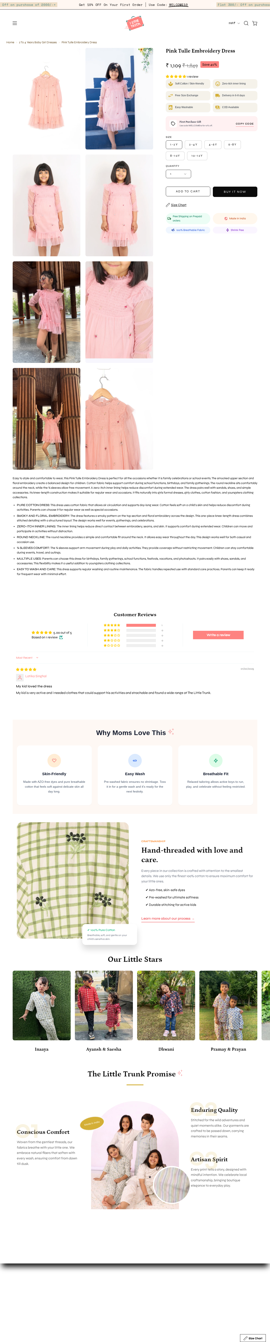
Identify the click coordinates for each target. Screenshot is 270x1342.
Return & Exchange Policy (158, 1283)
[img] (26, 670)
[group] (135, 1012)
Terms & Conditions (153, 1297)
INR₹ (232, 23)
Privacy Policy (149, 1304)
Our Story (83, 1276)
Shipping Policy (150, 1290)
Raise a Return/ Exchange (158, 1311)
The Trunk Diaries (88, 1283)
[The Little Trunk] (135, 23)
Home (10, 42)
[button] (246, 23)
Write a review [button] (218, 635)
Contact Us (84, 1290)
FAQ (142, 1276)
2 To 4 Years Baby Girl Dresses (38, 42)
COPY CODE (245, 123)
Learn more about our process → (168, 918)
